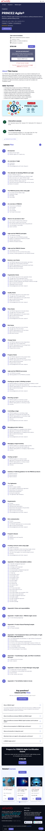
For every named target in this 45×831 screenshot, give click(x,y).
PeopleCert (10, 4)
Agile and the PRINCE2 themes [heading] (16, 248)
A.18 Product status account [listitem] (15, 589)
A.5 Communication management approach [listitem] (19, 570)
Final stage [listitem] (11, 195)
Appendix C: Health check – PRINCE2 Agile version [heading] (22, 615)
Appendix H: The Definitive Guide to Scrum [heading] (20, 681)
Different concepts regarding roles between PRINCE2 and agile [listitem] (23, 281)
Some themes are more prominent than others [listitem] (19, 251)
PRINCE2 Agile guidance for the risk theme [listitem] (18, 330)
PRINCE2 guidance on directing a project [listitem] (18, 399)
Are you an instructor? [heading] (22, 51)
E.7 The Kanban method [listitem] (14, 646)
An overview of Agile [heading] (14, 161)
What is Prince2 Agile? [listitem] (14, 152)
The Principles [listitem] (12, 207)
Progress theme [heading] (12, 355)
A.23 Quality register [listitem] (13, 597)
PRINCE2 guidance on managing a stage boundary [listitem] (20, 445)
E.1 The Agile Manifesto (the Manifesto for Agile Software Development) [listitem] (25, 638)
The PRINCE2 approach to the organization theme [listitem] (20, 277)
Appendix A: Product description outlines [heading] (20, 562)
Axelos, (3, 815)
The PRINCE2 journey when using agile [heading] (19, 190)
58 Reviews (10, 25)
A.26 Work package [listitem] (13, 601)
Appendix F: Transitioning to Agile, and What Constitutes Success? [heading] (24, 656)
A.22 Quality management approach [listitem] (17, 595)
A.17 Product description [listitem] (14, 588)
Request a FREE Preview (22, 58)
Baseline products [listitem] (13, 473)
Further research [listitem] (13, 660)
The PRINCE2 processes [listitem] (14, 373)
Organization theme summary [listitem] (15, 284)
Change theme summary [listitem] (14, 348)
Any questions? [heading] (22, 692)
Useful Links (27, 808)
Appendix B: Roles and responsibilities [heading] (19, 608)
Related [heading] (9, 769)
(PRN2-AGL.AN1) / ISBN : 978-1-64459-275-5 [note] (13, 21)
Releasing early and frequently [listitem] (16, 537)
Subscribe (38, 817)
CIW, (10, 814)
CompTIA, (7, 814)
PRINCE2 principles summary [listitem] (15, 241)
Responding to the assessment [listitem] (16, 490)
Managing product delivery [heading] (15, 427)
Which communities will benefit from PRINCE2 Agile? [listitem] (21, 176)
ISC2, (15, 814)
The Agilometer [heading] (12, 483)
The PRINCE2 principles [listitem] (14, 235)
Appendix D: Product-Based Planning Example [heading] (21, 624)
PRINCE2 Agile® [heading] (13, 13)
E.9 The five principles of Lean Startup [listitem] (18, 649)
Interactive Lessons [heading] (14, 121)
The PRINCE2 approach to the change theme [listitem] (19, 342)
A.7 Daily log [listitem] (12, 573)
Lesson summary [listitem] (13, 226)
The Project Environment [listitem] (15, 212)
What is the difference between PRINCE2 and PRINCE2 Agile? (18, 716)
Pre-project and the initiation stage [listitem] (17, 192)
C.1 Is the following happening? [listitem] (16, 617)
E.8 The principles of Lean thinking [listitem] (17, 647)
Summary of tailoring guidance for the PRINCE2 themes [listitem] (21, 253)
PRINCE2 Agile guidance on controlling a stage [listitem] (19, 416)
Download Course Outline (10, 139)
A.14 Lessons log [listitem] (13, 583)
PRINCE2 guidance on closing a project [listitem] (18, 458)
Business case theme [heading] (14, 260)
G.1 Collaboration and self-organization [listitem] (18, 669)
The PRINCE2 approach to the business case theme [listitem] (21, 262)
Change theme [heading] (12, 340)
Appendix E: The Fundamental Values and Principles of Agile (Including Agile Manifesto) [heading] (25, 635)
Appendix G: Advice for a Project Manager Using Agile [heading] (23, 667)
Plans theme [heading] (11, 309)
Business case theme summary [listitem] (16, 268)
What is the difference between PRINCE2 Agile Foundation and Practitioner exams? (21, 721)
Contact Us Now (22, 698)
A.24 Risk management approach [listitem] (16, 598)
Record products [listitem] (13, 475)
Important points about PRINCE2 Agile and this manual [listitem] (21, 182)
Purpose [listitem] (11, 485)
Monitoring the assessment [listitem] (15, 491)
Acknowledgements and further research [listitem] (18, 285)
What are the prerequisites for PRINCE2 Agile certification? (17, 726)
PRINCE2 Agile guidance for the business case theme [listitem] (21, 265)
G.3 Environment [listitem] (13, 672)
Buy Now (31, 46)
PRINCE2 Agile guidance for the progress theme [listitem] (20, 359)
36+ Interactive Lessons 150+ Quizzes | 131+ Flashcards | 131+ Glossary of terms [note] (25, 123)
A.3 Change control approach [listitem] (16, 567)
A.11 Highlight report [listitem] (13, 578)
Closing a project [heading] (12, 457)
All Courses (22, 772)
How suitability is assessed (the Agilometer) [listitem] (18, 488)
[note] (4, 23)
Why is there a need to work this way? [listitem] (17, 222)
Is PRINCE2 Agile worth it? (9, 741)
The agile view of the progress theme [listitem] (17, 358)
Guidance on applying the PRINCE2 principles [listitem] (19, 238)
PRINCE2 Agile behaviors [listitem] (15, 240)
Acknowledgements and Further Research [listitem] (18, 166)
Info (5, 798)
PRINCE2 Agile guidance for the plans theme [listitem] (19, 314)
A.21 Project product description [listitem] (16, 594)
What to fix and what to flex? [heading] (16, 218)
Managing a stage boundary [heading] (16, 443)
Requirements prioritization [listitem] (15, 509)
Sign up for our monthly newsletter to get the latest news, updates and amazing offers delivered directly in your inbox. (32, 814)
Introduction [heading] (11, 150)
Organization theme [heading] (13, 275)
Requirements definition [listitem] (14, 504)
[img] (9, 781)
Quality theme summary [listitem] (14, 300)
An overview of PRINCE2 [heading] (15, 204)
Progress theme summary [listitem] (15, 362)
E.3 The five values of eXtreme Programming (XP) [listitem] (20, 641)
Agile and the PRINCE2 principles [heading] (17, 233)
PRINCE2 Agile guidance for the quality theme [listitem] (19, 297)
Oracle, (19, 812)
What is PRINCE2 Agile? (9, 705)
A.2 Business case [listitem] (13, 565)
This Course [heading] (10, 71)
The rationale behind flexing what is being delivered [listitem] (20, 223)
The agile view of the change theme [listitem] (17, 343)
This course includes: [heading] (16, 35)
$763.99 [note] (22, 759)
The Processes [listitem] (12, 210)
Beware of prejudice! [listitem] (14, 183)
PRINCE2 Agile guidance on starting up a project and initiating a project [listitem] (25, 386)
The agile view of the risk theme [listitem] (16, 328)
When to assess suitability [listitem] (15, 487)
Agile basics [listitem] (12, 164)
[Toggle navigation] (43, 1)
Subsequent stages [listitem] (13, 194)
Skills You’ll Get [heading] (8, 86)
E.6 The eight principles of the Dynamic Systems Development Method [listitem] (25, 644)
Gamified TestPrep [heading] (14, 130)
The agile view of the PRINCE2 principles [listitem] (18, 237)
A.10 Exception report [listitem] (14, 577)
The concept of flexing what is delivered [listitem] (18, 220)
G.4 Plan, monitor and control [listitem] (16, 674)
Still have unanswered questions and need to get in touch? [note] (22, 695)
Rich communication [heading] (13, 519)
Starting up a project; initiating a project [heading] (19, 381)
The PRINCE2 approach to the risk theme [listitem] (18, 327)
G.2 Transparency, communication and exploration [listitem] (20, 671)
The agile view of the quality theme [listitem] (17, 296)
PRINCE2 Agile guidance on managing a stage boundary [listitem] (21, 448)
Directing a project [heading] (13, 397)
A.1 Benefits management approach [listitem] (17, 563)
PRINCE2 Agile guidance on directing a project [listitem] (19, 402)
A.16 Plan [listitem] (11, 586)
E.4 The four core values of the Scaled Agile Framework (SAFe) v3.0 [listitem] (24, 643)
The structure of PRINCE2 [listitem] (15, 206)
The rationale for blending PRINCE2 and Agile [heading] (21, 173)
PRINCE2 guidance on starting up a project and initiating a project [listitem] (23, 383)
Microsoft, (15, 812)
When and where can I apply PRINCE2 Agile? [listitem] (19, 177)
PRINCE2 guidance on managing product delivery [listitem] (20, 429)
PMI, (13, 814)
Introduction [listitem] (12, 163)
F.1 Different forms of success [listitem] (16, 659)
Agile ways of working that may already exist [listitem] (19, 385)
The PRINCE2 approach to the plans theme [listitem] (19, 311)
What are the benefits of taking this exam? (14, 731)
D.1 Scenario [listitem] (12, 626)
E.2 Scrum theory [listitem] (13, 640)
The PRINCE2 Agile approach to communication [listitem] (20, 524)
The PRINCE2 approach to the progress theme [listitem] (19, 356)
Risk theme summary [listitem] (14, 333)
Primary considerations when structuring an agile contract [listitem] (22, 549)
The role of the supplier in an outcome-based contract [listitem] (21, 552)
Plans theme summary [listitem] (14, 317)
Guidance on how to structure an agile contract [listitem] (19, 550)
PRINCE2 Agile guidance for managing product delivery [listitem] (21, 432)
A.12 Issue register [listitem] (13, 580)
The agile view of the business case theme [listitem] (18, 263)
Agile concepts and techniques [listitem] (16, 266)
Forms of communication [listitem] (14, 522)
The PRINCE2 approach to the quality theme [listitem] (19, 294)
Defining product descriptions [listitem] (15, 506)
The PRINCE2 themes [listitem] (14, 250)
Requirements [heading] (12, 501)
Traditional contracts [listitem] (13, 547)
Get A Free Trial (7, 28)
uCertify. (10, 820)
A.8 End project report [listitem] (14, 574)
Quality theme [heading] (12, 292)
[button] (38, 802)
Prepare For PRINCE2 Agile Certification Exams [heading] (22, 750)
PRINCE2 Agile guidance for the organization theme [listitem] (20, 280)
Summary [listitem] (11, 389)
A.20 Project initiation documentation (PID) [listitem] (18, 592)
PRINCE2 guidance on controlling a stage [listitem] (18, 413)
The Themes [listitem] (12, 209)
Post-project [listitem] (12, 197)
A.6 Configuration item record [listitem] (16, 571)
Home (4, 4)
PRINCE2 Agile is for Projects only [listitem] (17, 154)
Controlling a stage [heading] (13, 411)
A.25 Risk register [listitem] (13, 600)
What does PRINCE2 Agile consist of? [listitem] (17, 180)
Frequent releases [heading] (13, 534)
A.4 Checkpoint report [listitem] (14, 568)
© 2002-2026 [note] (11, 820)
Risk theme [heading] (11, 325)
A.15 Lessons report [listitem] (13, 585)
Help (42, 828)
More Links (26, 810)
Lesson (9, 145)
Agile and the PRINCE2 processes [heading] (17, 371)
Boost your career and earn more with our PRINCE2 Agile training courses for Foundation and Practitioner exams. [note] (22, 755)
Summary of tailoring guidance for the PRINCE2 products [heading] (24, 471)
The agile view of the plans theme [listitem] (16, 312)
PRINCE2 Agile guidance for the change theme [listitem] (19, 345)
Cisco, (3, 814)
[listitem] (17, 4)
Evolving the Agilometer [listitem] (14, 493)
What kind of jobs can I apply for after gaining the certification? (18, 736)
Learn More (29, 826)
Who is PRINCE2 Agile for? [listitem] (15, 174)
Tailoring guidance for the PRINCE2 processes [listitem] (19, 374)
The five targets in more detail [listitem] (16, 225)
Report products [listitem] (13, 476)
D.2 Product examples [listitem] (14, 628)
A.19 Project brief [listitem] (13, 591)
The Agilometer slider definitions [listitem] (16, 494)
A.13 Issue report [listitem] (13, 582)
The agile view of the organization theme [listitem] (18, 278)
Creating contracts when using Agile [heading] (18, 545)
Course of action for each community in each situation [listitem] (21, 179)
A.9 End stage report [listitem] (14, 575)
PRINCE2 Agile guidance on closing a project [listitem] (19, 461)
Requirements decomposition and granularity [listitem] (19, 507)
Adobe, (18, 814)
